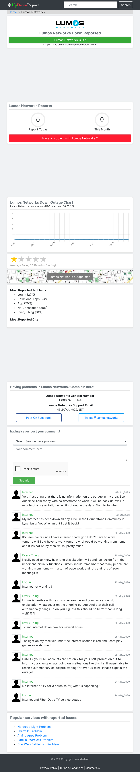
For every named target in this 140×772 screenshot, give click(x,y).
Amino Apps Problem (32, 735)
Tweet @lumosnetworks (101, 417)
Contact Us (93, 767)
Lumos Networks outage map (70, 277)
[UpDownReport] (23, 5)
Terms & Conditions (71, 767)
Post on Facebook (39, 417)
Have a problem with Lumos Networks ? (70, 138)
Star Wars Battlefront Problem (38, 744)
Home (13, 12)
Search (126, 5)
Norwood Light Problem (34, 726)
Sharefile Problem (30, 731)
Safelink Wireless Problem (35, 740)
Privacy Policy (48, 767)
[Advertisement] (70, 75)
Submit (24, 480)
